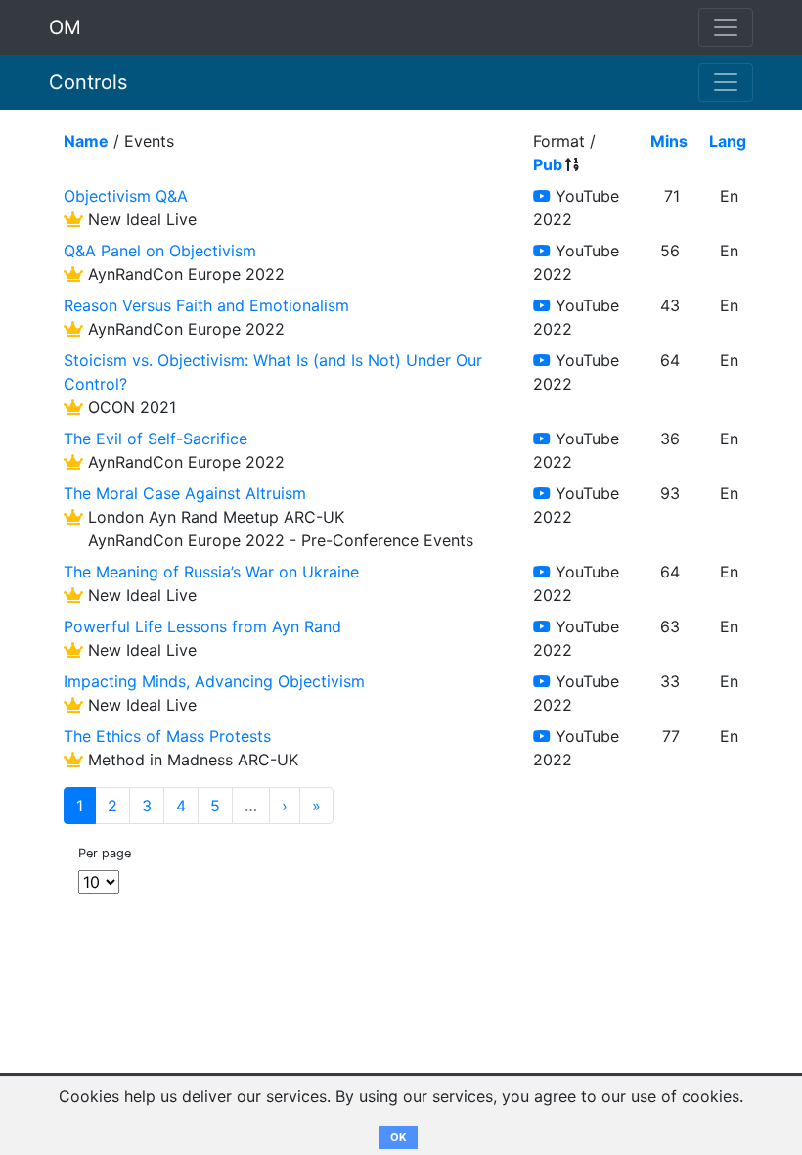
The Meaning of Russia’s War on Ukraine (211, 571)
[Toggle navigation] (725, 82)
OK (398, 1137)
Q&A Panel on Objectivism (160, 250)
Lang (727, 141)
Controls (88, 82)
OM (65, 27)
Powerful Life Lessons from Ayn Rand (202, 626)
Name (86, 141)
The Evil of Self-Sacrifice (155, 438)
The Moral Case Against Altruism (185, 493)
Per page (104, 853)
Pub (547, 164)
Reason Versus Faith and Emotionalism (206, 305)
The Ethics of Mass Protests (167, 736)
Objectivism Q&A (126, 196)
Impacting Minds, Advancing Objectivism (214, 681)
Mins (669, 141)
